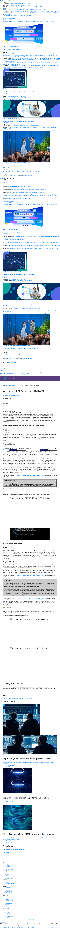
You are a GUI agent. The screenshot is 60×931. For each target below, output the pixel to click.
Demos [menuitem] (13, 127)
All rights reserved (37, 374)
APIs (18, 698)
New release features (10, 909)
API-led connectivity (12, 698)
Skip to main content (5, 0)
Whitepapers (9, 903)
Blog (7, 907)
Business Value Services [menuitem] (26, 97)
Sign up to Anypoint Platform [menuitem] (16, 9)
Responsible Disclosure (24, 919)
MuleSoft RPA (9, 865)
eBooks (7, 901)
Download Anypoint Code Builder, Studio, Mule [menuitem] (34, 9)
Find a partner (13, 175)
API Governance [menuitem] (24, 6)
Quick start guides (10, 892)
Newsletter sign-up (10, 916)
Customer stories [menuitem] (22, 125)
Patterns (5, 387)
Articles (7, 905)
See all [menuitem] (4, 8)
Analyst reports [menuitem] (22, 127)
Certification (8, 882)
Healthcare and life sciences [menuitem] (30, 62)
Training (18, 171)
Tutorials (22, 171)
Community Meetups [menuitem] (45, 130)
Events (7, 912)
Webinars (8, 896)
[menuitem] (31, 26)
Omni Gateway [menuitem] (17, 6)
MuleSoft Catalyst (10, 883)
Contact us (8, 894)
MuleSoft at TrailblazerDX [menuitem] (34, 130)
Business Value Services (11, 884)
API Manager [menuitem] (37, 6)
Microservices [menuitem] (6, 67)
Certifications (14, 96)
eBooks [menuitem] (28, 127)
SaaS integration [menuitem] (29, 67)
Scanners (9, 18)
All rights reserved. (18, 923)
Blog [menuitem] (48, 127)
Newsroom (8, 915)
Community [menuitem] (15, 125)
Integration (8, 874)
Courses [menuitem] (9, 96)
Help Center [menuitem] (10, 99)
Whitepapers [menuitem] (33, 127)
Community (13, 171)
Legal (1, 919)
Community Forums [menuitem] (17, 99)
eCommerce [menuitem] (25, 65)
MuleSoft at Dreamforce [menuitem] (22, 130)
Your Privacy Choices (4, 922)
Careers (8, 917)
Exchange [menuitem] (17, 5)
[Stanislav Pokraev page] (11, 395)
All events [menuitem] (53, 130)
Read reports (6, 449)
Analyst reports (9, 900)
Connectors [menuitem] (22, 5)
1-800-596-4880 (12, 362)
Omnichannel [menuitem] (22, 67)
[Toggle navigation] (55, 378)
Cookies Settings (33, 919)
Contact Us (2, 178)
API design (5, 698)
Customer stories (10, 911)
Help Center (8, 887)
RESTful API (29, 698)
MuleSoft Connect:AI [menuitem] (11, 130)
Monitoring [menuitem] (31, 6)
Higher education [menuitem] (41, 62)
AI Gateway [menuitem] (43, 6)
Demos (7, 897)
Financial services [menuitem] (13, 62)
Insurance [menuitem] (47, 62)
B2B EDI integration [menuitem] (13, 65)
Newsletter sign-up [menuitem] (36, 125)
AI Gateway (11, 19)
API (7, 871)
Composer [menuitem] (14, 181)
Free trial (5, 182)
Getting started (6, 171)
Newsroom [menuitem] (29, 125)
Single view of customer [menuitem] (39, 67)
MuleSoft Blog (10, 378)
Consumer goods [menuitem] (16, 64)
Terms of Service (6, 919)
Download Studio (9, 869)
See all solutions (9, 878)
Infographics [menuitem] (40, 127)
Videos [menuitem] (17, 127)
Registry (5, 18)
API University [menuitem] (52, 127)
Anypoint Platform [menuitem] (7, 181)
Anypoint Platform (10, 864)
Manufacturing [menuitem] (53, 62)
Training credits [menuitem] (21, 96)
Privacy (11, 919)
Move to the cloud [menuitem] (14, 67)
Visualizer (17, 19)
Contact (17, 919)
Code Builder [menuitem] (12, 5)
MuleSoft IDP (9, 866)
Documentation (28, 171)
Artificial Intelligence (10, 877)
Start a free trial (9, 867)
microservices (23, 698)
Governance (6, 19)
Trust (14, 919)
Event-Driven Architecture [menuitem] (34, 65)
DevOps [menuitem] (20, 65)
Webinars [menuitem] (9, 127)
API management (9, 873)
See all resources (7, 128)
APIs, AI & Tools (36, 171)
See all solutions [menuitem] (7, 68)
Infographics (8, 904)
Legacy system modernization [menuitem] (51, 65)
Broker (13, 18)
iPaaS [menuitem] (42, 65)
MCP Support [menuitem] (29, 5)
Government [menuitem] (20, 62)
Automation (8, 875)
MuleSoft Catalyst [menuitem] (16, 97)
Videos (7, 899)
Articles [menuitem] (44, 127)
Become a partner (27, 175)
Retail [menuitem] (10, 64)
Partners (8, 913)
